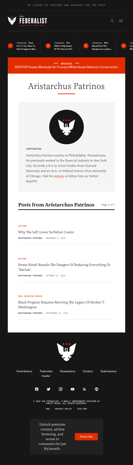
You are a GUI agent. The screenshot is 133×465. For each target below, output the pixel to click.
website (59, 176)
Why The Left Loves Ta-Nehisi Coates (46, 232)
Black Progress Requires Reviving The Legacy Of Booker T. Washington (61, 304)
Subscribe (86, 436)
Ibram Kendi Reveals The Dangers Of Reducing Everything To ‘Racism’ (64, 267)
